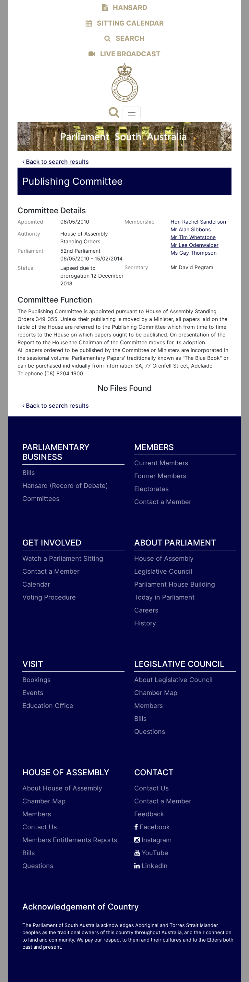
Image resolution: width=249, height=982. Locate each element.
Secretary (136, 267)
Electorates (151, 489)
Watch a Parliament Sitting (62, 558)
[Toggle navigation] (132, 112)
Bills (28, 473)
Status (25, 268)
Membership (139, 221)
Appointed (30, 221)
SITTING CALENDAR (129, 23)
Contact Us (39, 827)
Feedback (149, 814)
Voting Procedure (49, 597)
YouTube (154, 853)
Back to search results (56, 161)
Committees (40, 498)
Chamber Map (155, 693)
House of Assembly (164, 558)
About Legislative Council (173, 680)
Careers (146, 610)
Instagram (156, 840)
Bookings (36, 680)
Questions (149, 731)
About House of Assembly (62, 788)
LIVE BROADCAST (129, 54)
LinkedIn (154, 866)
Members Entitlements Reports (69, 840)
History (145, 623)
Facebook (154, 827)
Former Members (160, 476)
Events (32, 693)
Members (148, 706)
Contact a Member (162, 502)
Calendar (36, 584)
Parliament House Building (174, 584)
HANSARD (129, 8)
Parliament (30, 251)
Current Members (161, 463)
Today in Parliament (164, 597)
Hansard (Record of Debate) (65, 486)
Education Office (47, 706)
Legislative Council (163, 571)
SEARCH (129, 38)
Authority (29, 233)
